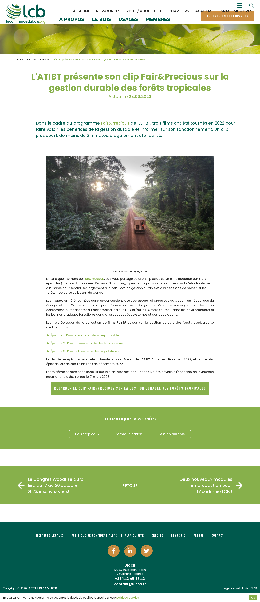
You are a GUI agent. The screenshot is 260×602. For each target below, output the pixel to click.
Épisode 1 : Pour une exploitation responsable (84, 335)
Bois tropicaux (87, 434)
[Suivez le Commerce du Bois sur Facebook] (114, 551)
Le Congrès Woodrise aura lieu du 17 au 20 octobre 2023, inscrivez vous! (56, 485)
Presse (198, 536)
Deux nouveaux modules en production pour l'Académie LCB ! (206, 485)
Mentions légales (50, 536)
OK (253, 598)
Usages (128, 19)
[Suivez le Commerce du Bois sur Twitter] (147, 551)
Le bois (101, 19)
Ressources (108, 11)
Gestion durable (171, 434)
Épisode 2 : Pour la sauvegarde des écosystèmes (87, 343)
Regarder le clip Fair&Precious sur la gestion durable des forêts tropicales (130, 388)
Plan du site (134, 536)
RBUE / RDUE (138, 11)
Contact (217, 536)
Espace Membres (235, 11)
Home (20, 59)
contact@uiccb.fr (130, 583)
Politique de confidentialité (94, 536)
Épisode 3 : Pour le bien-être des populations (84, 351)
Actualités (45, 59)
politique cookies (127, 598)
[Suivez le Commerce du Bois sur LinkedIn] (130, 551)
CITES (159, 11)
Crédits (157, 536)
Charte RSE (179, 11)
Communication (128, 434)
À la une (81, 11)
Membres (158, 19)
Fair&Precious (115, 123)
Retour (130, 485)
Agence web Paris (236, 588)
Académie (205, 11)
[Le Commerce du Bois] (25, 14)
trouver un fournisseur (228, 16)
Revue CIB (178, 536)
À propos (71, 19)
